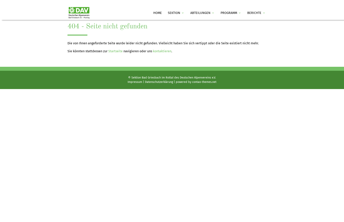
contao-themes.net (204, 82)
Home (157, 13)
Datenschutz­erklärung (159, 82)
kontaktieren (162, 51)
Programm (231, 13)
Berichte (256, 13)
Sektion (176, 13)
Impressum (135, 82)
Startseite (115, 51)
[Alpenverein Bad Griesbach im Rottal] (79, 12)
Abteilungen (202, 13)
